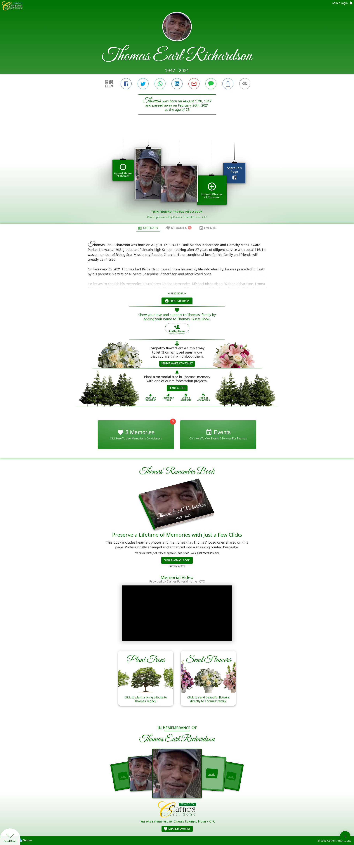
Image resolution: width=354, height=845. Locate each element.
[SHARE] (227, 83)
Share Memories (179, 828)
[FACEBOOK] (126, 83)
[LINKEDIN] (177, 83)
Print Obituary (179, 300)
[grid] (177, 175)
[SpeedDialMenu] (345, 836)
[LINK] (244, 83)
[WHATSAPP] (160, 83)
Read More (177, 293)
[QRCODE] (109, 83)
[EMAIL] (193, 83)
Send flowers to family (177, 363)
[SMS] (210, 83)
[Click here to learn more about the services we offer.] (177, 810)
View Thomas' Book (177, 560)
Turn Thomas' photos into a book (177, 211)
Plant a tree (177, 388)
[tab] (148, 228)
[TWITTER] (143, 83)
